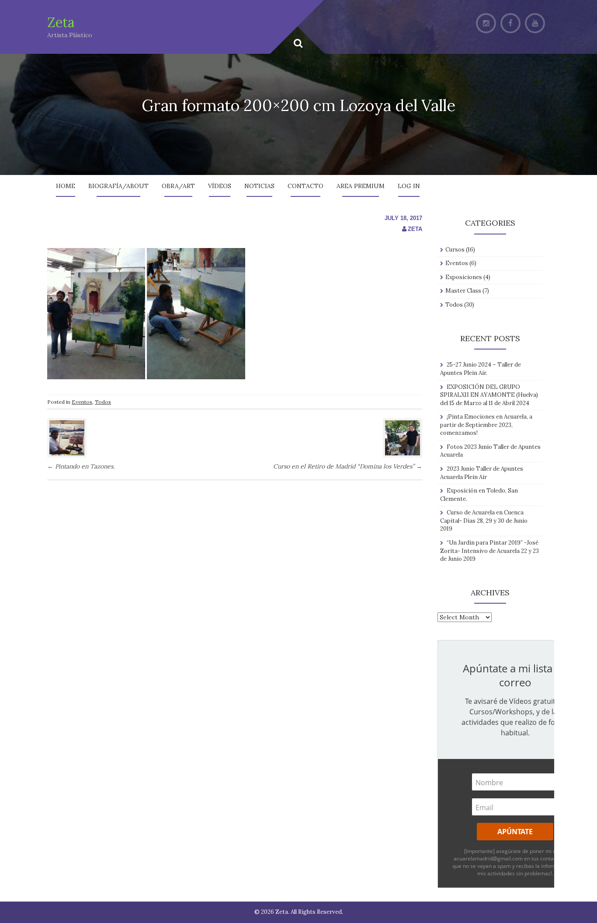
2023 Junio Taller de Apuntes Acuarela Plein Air (481, 473)
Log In (409, 186)
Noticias (259, 186)
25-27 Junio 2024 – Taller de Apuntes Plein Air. (480, 369)
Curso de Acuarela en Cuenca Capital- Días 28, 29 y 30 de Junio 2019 (484, 520)
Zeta (60, 22)
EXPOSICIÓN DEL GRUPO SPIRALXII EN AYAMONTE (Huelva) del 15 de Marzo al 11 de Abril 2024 (489, 395)
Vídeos (219, 186)
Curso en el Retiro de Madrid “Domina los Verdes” (347, 466)
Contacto (305, 186)
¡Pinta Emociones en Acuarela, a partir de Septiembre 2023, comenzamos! (486, 425)
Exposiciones (463, 277)
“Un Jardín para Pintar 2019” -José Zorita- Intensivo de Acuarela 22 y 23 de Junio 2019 (489, 551)
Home (65, 186)
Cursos (455, 249)
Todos (103, 402)
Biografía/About (118, 186)
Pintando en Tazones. (81, 466)
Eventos (82, 402)
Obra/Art (178, 186)
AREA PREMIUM (361, 186)
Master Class (463, 290)
